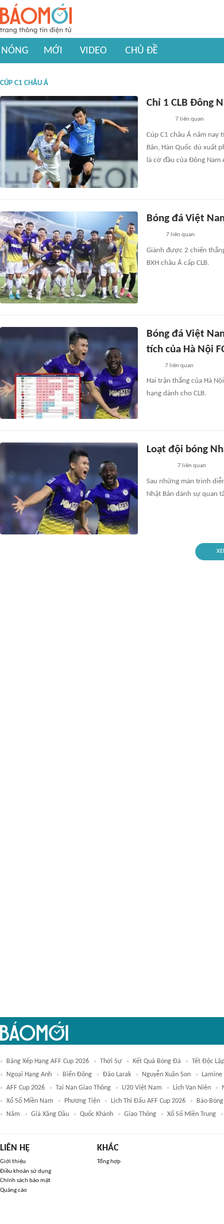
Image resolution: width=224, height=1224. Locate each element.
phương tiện (82, 1101)
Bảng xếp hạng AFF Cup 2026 (47, 1061)
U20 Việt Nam (142, 1087)
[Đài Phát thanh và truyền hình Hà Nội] (158, 466)
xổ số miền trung (191, 1114)
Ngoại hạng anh (29, 1074)
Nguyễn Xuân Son (166, 1074)
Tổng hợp (109, 1161)
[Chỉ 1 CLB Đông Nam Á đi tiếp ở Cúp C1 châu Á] (69, 142)
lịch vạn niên (192, 1087)
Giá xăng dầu (50, 1114)
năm (13, 1114)
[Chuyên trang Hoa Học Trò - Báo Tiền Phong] (152, 366)
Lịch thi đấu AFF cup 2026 (148, 1101)
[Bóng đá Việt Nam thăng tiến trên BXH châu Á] (69, 257)
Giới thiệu (13, 1161)
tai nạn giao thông (83, 1087)
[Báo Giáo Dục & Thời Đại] (152, 235)
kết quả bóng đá (157, 1061)
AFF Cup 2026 (25, 1087)
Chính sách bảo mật (25, 1180)
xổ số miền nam (29, 1101)
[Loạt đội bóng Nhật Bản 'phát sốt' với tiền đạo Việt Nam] (69, 488)
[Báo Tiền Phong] (157, 120)
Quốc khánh (96, 1114)
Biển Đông (77, 1074)
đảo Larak (117, 1074)
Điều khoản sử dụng (25, 1171)
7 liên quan (189, 119)
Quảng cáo (13, 1190)
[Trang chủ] (36, 19)
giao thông (140, 1114)
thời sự (111, 1061)
